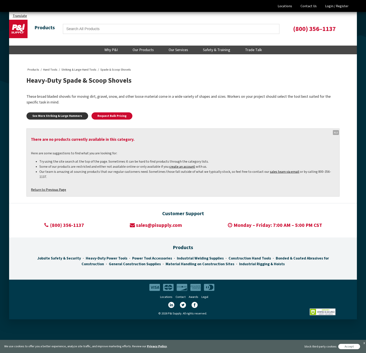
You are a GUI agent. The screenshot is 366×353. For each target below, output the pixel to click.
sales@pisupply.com (159, 225)
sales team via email (284, 171)
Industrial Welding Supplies (200, 258)
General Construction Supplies (135, 264)
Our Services (178, 50)
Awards (193, 297)
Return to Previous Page (48, 189)
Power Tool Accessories (152, 258)
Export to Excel (336, 132)
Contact (181, 297)
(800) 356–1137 (314, 28)
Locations (285, 6)
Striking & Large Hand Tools (78, 70)
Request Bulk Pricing (111, 116)
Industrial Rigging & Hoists (262, 264)
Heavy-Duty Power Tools (106, 258)
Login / (330, 6)
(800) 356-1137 (67, 225)
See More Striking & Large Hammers (57, 116)
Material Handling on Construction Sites (200, 264)
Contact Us (309, 6)
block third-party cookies (321, 346)
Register (342, 6)
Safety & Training (216, 50)
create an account (182, 166)
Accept (349, 346)
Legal (204, 297)
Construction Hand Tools (250, 258)
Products (33, 70)
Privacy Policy (157, 346)
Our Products (143, 50)
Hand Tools (50, 70)
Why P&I (111, 50)
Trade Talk (253, 50)
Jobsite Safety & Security (59, 258)
